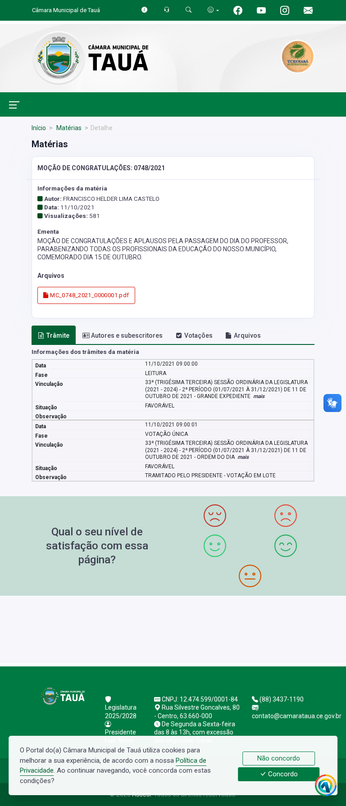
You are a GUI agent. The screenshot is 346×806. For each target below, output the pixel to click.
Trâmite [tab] (57, 335)
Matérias (68, 127)
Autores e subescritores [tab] (127, 335)
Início (39, 127)
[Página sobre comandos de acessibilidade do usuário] (213, 10)
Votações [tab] (198, 335)
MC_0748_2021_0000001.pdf (89, 295)
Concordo (282, 774)
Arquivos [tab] (247, 335)
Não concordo (278, 758)
